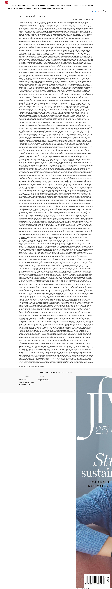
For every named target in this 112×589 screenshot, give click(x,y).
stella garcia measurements (82, 588)
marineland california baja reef (69, 5)
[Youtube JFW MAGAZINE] (98, 11)
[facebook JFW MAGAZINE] (92, 11)
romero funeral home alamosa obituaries (26, 383)
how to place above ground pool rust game (18, 5)
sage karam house (58, 8)
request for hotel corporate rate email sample (18, 8)
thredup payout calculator (24, 380)
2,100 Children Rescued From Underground (29, 366)
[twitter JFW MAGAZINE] (95, 11)
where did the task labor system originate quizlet (45, 5)
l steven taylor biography (86, 5)
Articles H (42, 366)
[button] (106, 11)
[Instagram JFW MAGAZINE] (101, 11)
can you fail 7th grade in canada (42, 8)
